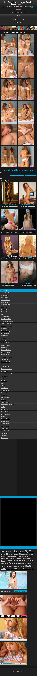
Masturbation (26, 558)
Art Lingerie (4, 302)
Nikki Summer (5, 397)
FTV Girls (3, 340)
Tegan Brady (5, 428)
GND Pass (4, 347)
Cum (28, 554)
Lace (7, 206)
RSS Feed (14, 12)
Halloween (12, 556)
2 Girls (11, 175)
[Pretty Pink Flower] (9, 272)
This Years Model (6, 430)
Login (20, 9)
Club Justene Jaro (6, 326)
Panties (31, 175)
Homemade (32, 285)
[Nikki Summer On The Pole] (9, 246)
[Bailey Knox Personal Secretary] (27, 193)
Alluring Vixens (5, 295)
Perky (13, 258)
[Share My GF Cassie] (27, 272)
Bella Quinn (4, 309)
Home (18, 15)
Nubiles (3, 399)
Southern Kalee (5, 416)
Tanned (16, 566)
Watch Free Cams (18, 22)
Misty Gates (4, 392)
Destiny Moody (5, 330)
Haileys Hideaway (6, 352)
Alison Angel (5, 292)
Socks (30, 563)
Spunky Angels (5, 421)
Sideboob (25, 563)
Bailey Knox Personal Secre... (27, 204)
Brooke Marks (5, 311)
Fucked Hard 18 (5, 342)
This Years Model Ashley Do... (9, 204)
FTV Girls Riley (9, 231)
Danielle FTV (5, 328)
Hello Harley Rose (6, 357)
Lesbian (22, 175)
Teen (3, 568)
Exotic (31, 554)
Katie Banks (4, 376)
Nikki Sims (4, 395)
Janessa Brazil (5, 361)
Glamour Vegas (5, 345)
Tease (34, 175)
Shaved (19, 563)
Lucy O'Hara (4, 388)
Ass (15, 175)
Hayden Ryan (5, 354)
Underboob (23, 569)
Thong (8, 569)
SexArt (3, 407)
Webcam (29, 569)
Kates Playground (6, 373)
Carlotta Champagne (7, 321)
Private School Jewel (7, 404)
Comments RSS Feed (21, 12)
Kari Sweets (4, 371)
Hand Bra (30, 206)
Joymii (3, 364)
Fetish (2, 556)
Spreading (3, 566)
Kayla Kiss (4, 378)
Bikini (26, 258)
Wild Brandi (4, 433)
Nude (12, 206)
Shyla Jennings (5, 414)
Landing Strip (8, 558)
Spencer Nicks (5, 418)
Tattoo (22, 566)
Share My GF (5, 411)
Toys (18, 568)
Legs (10, 206)
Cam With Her (5, 316)
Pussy (16, 258)
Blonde (18, 175)
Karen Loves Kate (6, 369)
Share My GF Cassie (28, 284)
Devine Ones (5, 333)
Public (6, 563)
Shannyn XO (4, 409)
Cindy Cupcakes (6, 323)
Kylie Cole (4, 380)
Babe (26, 206)
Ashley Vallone (5, 304)
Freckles (6, 556)
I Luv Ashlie (4, 359)
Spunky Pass (5, 423)
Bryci (2, 314)
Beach (23, 258)
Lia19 (2, 383)
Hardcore (12, 232)
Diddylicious (5, 335)
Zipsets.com (4, 438)
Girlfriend (28, 285)
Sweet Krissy (5, 426)
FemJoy (3, 338)
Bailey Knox (4, 307)
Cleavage (23, 554)
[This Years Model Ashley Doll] (9, 193)
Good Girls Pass (6, 350)
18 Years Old (9, 551)
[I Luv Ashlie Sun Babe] (27, 246)
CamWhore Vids (6, 319)
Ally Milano (4, 297)
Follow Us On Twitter (18, 19)
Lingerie (27, 175)
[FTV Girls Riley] (9, 219)
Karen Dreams (5, 366)
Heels (34, 232)
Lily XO (3, 385)
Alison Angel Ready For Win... (27, 231)
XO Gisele (4, 435)
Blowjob (16, 554)
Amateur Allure (5, 300)
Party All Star (5, 402)
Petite (2, 563)
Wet (33, 569)
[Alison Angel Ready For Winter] (27, 219)
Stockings (10, 566)
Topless (14, 569)
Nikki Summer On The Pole (9, 257)
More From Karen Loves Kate (18, 170)
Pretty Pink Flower (9, 284)
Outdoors (34, 258)
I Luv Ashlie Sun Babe (27, 257)
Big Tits (26, 232)
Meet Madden (5, 390)
